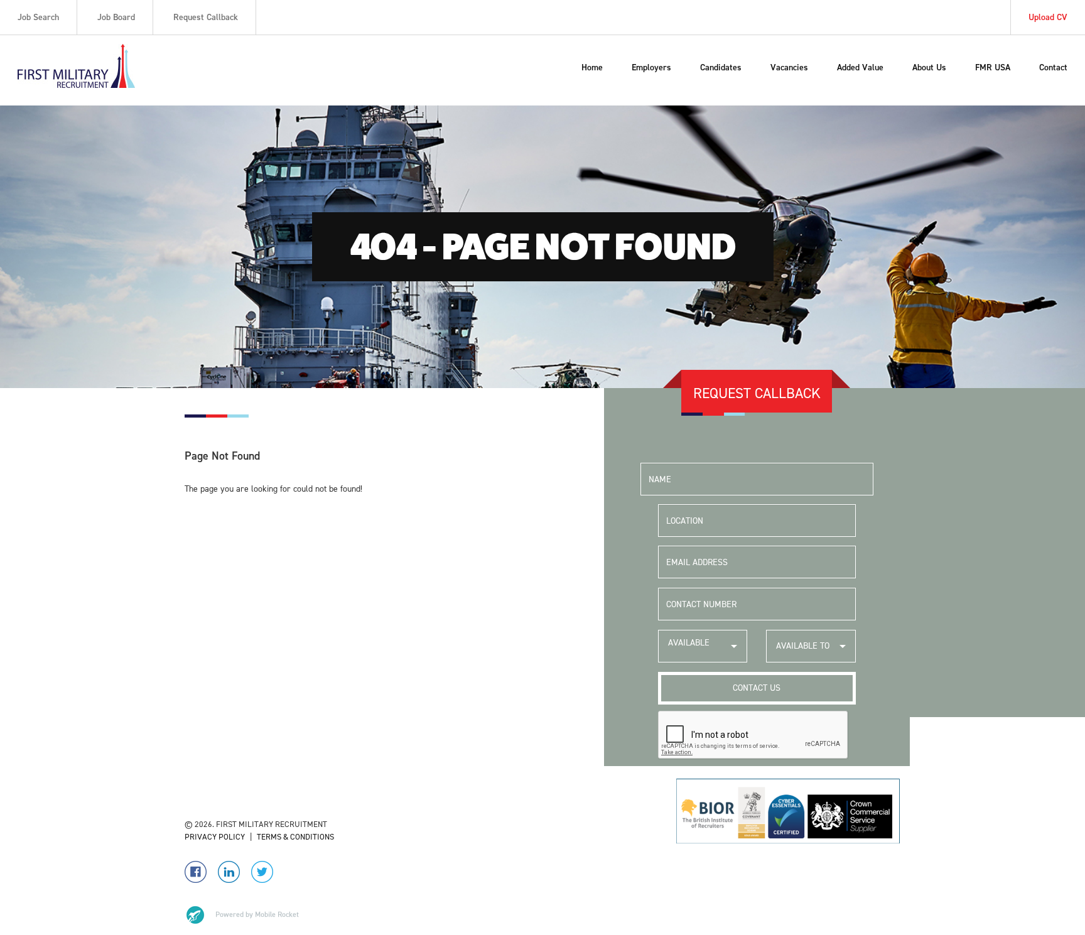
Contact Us (756, 688)
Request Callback (205, 17)
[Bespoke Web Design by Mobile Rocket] (242, 915)
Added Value (860, 67)
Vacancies (789, 67)
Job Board (116, 17)
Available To (802, 646)
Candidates (721, 67)
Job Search (38, 17)
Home (592, 67)
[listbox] (703, 646)
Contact (1053, 67)
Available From (689, 649)
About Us (929, 67)
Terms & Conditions (295, 836)
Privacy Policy (215, 836)
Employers (651, 67)
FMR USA (992, 67)
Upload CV (1047, 17)
